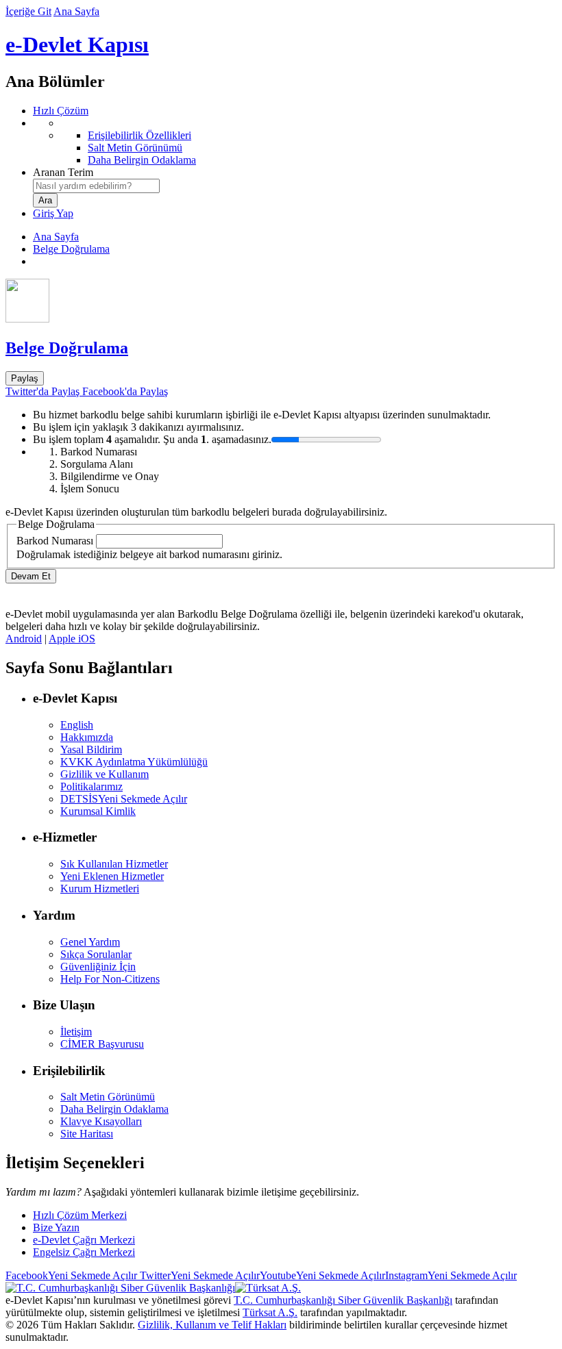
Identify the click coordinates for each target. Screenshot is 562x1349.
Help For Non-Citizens (110, 979)
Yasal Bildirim (91, 749)
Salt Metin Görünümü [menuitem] (135, 147)
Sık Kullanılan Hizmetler (114, 864)
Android (23, 638)
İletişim (76, 1031)
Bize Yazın (56, 1227)
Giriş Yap (53, 213)
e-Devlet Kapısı (77, 44)
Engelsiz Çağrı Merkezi (84, 1252)
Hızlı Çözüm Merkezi (80, 1215)
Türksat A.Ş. (270, 1312)
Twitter (198, 1275)
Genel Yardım (90, 942)
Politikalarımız (91, 786)
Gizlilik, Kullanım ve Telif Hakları (212, 1325)
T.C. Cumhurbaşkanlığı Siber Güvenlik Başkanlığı (343, 1300)
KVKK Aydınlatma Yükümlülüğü (134, 762)
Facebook (71, 1275)
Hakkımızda (86, 737)
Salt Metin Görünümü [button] (107, 1096)
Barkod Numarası (54, 540)
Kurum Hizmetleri (99, 888)
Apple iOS (72, 638)
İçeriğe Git (28, 11)
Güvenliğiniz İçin (98, 966)
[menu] (295, 141)
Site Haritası (86, 1133)
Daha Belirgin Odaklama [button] (114, 1109)
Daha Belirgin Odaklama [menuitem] (142, 160)
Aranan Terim (63, 172)
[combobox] (96, 186)
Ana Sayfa (76, 11)
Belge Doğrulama (71, 249)
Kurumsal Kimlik (98, 811)
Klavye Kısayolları (101, 1121)
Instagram (451, 1275)
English (76, 725)
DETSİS (123, 799)
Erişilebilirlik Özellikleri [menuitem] (139, 135)
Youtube (322, 1275)
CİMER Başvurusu (102, 1044)
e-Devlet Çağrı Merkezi (84, 1240)
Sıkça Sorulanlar (96, 954)
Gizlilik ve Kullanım (104, 774)
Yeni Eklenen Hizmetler (112, 876)
